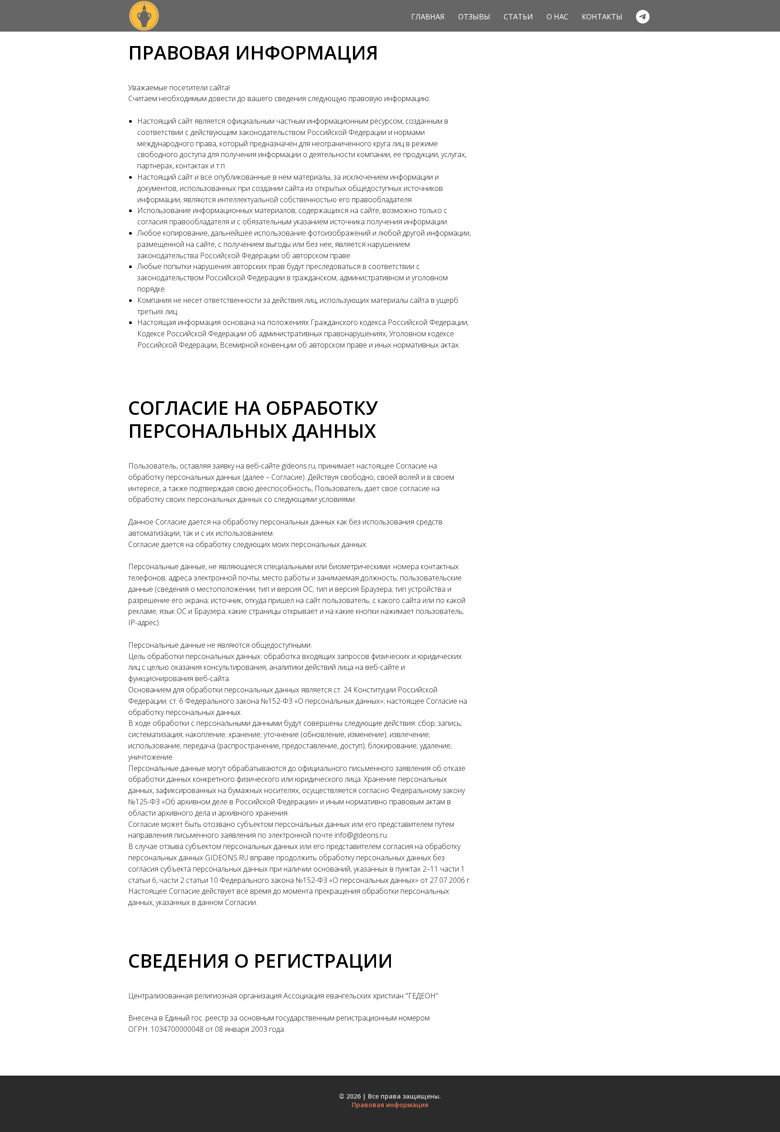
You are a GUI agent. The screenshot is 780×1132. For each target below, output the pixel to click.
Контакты (602, 17)
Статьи (518, 17)
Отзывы (474, 17)
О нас (557, 17)
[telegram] (643, 16)
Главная (428, 17)
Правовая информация (390, 1104)
